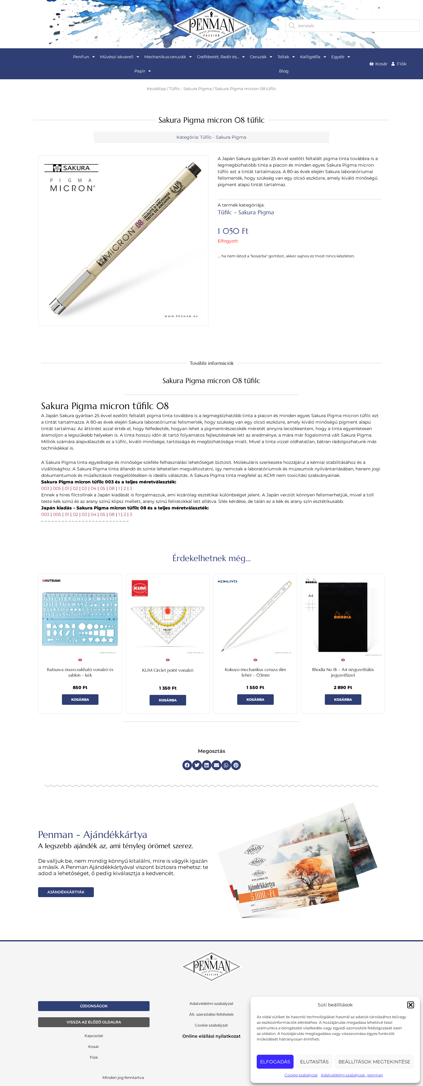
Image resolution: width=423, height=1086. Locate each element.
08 (112, 488)
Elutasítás (314, 1062)
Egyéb (337, 56)
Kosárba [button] (80, 699)
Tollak (283, 56)
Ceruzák (258, 56)
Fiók (94, 1057)
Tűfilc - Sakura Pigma (190, 88)
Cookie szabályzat (301, 1075)
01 (67, 488)
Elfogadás (275, 1062)
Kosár (93, 1046)
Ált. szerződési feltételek (211, 1014)
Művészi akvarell (116, 56)
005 (57, 488)
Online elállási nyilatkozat (211, 1036)
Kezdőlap (156, 88)
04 (93, 488)
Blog (284, 70)
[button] (411, 1005)
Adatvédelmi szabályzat (211, 1003)
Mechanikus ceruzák (165, 56)
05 (102, 488)
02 (75, 488)
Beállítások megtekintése (374, 1062)
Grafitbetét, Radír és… (218, 56)
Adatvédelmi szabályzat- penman (352, 1075)
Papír (139, 70)
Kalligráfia (310, 56)
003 (45, 488)
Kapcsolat (94, 1035)
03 (84, 488)
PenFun (81, 56)
